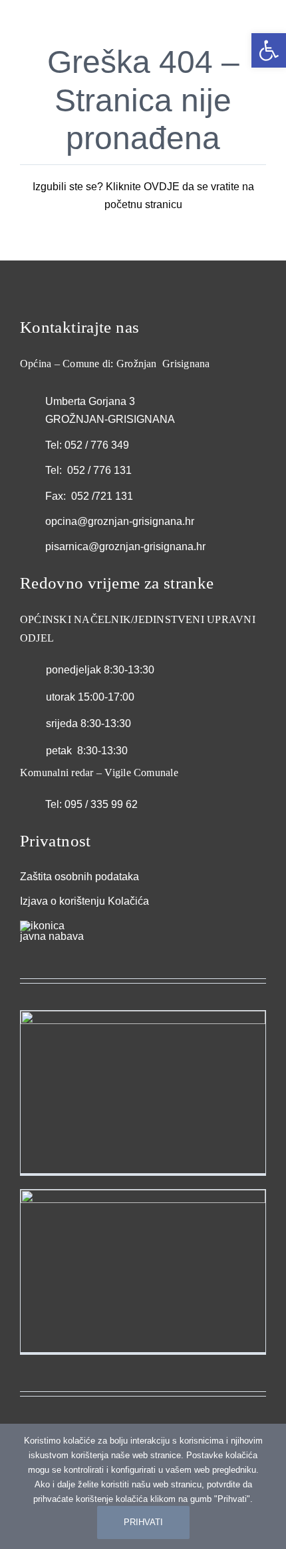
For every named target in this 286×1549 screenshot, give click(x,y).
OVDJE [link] (162, 186)
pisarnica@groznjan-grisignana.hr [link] (125, 546)
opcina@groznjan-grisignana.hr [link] (119, 521)
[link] (268, 50)
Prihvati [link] (143, 1522)
